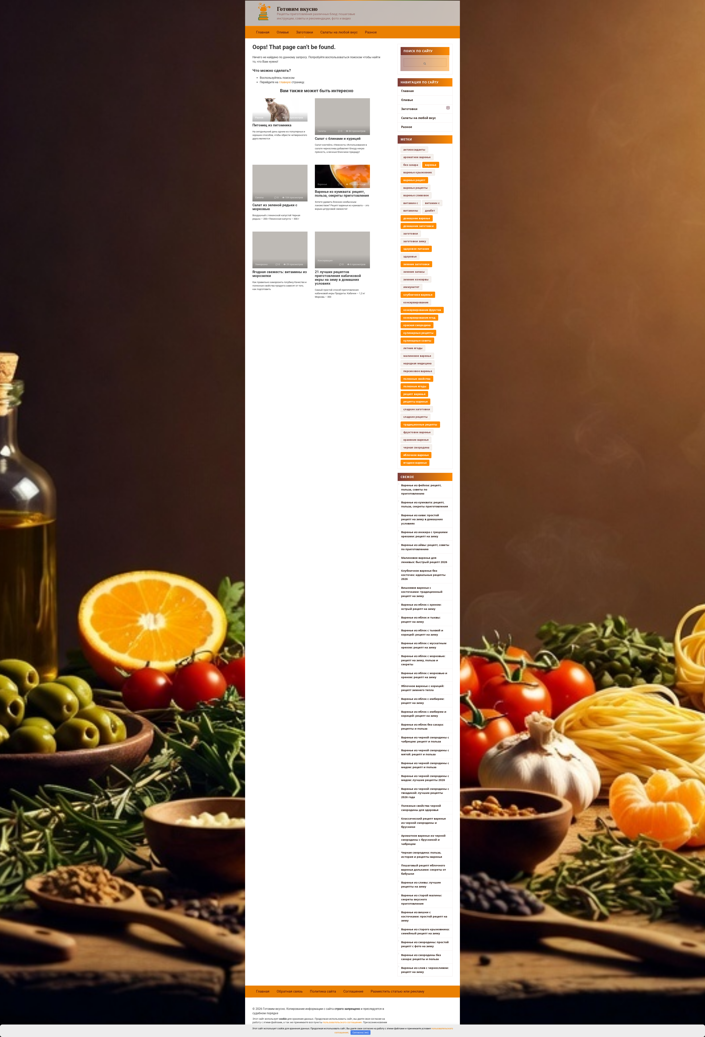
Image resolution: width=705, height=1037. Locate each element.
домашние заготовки (418, 226)
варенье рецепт (414, 180)
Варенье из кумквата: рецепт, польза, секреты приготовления (342, 194)
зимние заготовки (416, 264)
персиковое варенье (417, 371)
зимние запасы (414, 271)
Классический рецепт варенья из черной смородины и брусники (423, 823)
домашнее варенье (416, 218)
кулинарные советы (417, 340)
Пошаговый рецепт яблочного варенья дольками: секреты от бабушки (423, 869)
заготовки (410, 233)
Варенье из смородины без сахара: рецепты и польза (421, 957)
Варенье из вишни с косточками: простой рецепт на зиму (424, 916)
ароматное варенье (417, 157)
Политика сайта (323, 991)
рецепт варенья (414, 394)
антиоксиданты (414, 149)
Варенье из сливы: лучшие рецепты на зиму (421, 884)
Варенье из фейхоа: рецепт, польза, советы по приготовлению (421, 489)
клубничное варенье (417, 294)
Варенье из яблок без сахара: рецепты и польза (422, 727)
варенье (430, 165)
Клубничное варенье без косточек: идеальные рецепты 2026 (423, 575)
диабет (430, 210)
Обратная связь (290, 991)
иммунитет (411, 287)
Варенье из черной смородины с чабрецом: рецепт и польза (425, 739)
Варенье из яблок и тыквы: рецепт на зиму (420, 619)
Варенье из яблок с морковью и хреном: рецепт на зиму (424, 675)
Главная (262, 32)
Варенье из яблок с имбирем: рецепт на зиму (422, 701)
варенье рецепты (415, 188)
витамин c (410, 203)
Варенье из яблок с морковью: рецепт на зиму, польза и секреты (423, 660)
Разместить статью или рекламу (397, 991)
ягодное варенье (415, 462)
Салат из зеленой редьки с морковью (274, 207)
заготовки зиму (414, 241)
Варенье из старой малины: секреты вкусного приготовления (421, 899)
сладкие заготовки (416, 409)
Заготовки (304, 32)
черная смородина (416, 447)
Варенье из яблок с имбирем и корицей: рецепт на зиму (423, 714)
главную (285, 82)
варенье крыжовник (417, 172)
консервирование (415, 302)
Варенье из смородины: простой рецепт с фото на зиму (425, 944)
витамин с (432, 203)
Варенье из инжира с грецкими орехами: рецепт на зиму (424, 534)
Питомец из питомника (271, 125)
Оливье (283, 32)
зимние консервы (416, 279)
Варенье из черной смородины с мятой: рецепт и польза (425, 752)
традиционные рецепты (420, 424)
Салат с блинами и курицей (338, 138)
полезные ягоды (414, 386)
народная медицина (417, 363)
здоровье (410, 256)
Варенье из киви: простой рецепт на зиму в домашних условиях (422, 519)
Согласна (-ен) (360, 1032)
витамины (410, 210)
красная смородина (417, 325)
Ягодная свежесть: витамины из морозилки (279, 274)
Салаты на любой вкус (339, 32)
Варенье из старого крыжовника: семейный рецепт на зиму (425, 931)
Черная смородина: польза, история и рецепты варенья (421, 855)
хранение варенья (416, 439)
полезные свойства (417, 378)
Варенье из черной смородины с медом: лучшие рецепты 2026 (425, 778)
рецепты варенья (415, 401)
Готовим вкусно (297, 8)
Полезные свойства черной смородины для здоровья (421, 808)
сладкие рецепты (415, 417)
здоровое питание (416, 248)
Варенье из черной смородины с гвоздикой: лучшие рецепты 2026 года (425, 793)
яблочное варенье (416, 455)
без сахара (410, 165)
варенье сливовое (416, 195)
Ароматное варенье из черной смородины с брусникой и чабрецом (423, 840)
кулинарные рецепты (418, 333)
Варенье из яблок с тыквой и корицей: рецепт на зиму (422, 632)
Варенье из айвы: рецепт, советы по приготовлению (425, 547)
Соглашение (353, 991)
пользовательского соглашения (342, 1022)
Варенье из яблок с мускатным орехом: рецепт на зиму (423, 645)
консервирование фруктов (422, 310)
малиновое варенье (417, 356)
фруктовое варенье (417, 432)
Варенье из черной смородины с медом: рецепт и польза (425, 765)
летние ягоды (412, 348)
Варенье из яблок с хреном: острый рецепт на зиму (421, 607)
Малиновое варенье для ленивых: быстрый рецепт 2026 (424, 560)
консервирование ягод (419, 317)
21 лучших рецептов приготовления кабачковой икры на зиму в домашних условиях (338, 278)
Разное (371, 32)
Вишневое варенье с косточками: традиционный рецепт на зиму (421, 592)
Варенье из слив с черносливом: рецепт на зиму (425, 970)
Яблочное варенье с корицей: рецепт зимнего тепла (422, 688)
